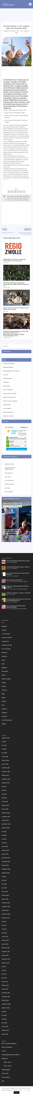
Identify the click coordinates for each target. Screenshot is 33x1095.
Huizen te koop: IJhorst (9, 397)
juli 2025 (4, 786)
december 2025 (6, 767)
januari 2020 (5, 1034)
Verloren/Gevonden (8, 412)
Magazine (4, 667)
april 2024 (4, 842)
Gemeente (4, 656)
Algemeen (26, 31)
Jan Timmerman (9, 480)
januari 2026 (5, 764)
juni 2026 (4, 745)
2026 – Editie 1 (8, 1062)
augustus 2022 (6, 917)
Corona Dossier (6, 634)
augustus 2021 (6, 963)
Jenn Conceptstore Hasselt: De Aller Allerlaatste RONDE (15, 606)
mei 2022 (4, 929)
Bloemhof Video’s (9, 464)
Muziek (4, 675)
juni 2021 (4, 970)
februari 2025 (5, 805)
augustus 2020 (6, 1007)
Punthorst (4, 690)
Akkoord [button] (16, 1092)
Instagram (6, 382)
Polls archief (5, 1073)
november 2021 (6, 951)
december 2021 (6, 948)
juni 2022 (4, 925)
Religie (3, 697)
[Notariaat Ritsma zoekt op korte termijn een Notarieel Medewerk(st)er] (4, 600)
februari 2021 (5, 985)
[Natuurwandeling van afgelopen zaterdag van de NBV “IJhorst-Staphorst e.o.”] (16, 273)
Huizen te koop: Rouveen (9, 393)
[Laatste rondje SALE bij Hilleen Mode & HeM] (4, 562)
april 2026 (4, 752)
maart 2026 (5, 756)
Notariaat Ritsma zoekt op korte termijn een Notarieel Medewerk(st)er (18, 599)
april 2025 (4, 798)
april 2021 (4, 978)
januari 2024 (5, 854)
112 (3, 622)
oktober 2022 (5, 910)
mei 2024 (4, 839)
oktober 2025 (5, 775)
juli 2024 (4, 831)
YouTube (5, 374)
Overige (4, 682)
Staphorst (25, 581)
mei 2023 (4, 884)
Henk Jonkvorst (9, 473)
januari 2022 (5, 944)
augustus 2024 (6, 827)
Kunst (3, 664)
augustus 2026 (6, 738)
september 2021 (6, 959)
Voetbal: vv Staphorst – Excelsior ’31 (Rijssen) (18, 593)
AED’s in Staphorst (8, 389)
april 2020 (4, 1023)
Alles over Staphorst (8, 416)
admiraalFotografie (10, 468)
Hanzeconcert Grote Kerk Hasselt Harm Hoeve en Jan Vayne (16, 308)
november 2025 (6, 771)
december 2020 (6, 992)
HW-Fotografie (9, 491)
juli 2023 (4, 876)
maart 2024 (5, 846)
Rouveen (21, 581)
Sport (14, 594)
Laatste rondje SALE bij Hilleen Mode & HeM (18, 560)
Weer (3, 1081)
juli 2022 (4, 921)
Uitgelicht (4, 712)
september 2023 (6, 869)
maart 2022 (5, 936)
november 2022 (6, 906)
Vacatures (15, 602)
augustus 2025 (6, 783)
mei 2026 (4, 749)
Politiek (4, 686)
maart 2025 (5, 801)
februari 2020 (5, 1030)
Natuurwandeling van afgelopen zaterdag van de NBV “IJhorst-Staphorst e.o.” (16, 284)
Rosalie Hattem (9, 469)
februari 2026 (5, 760)
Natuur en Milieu (6, 679)
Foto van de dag (6, 649)
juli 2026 (4, 741)
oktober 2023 (5, 865)
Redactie (13, 31)
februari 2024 (5, 850)
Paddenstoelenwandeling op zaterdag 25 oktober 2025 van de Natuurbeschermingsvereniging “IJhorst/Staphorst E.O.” (15, 333)
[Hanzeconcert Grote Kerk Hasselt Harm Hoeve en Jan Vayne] (16, 298)
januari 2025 (5, 809)
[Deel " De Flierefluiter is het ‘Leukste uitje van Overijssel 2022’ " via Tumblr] (18, 191)
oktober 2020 (5, 1000)
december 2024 (6, 813)
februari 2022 (5, 940)
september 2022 (6, 914)
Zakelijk (4, 724)
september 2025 (6, 779)
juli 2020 (4, 1011)
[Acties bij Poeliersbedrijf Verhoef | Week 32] (4, 568)
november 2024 (6, 816)
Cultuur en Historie (17, 589)
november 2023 (6, 861)
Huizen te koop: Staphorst (10, 401)
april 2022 (4, 932)
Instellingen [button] (27, 1090)
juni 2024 (4, 835)
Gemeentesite (7, 404)
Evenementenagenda (9, 363)
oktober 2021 (5, 955)
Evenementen (16, 576)
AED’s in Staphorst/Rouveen (9, 1043)
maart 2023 (5, 891)
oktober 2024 (5, 820)
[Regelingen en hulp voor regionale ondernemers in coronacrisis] (16, 249)
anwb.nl (5, 179)
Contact (4, 1051)
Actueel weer (6, 386)
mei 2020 (4, 1019)
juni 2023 (4, 880)
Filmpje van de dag (7, 645)
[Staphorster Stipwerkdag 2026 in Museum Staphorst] (4, 587)
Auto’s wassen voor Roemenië (14, 580)
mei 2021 (4, 974)
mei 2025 (4, 794)
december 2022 (6, 902)
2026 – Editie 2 (8, 1066)
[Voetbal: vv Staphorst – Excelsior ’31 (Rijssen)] (4, 594)
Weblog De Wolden (8, 367)
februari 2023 (5, 895)
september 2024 (6, 824)
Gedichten (4, 652)
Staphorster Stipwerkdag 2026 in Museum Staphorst (17, 586)
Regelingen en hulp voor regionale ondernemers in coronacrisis (14, 260)
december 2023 (6, 858)
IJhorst (3, 660)
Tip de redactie (7, 408)
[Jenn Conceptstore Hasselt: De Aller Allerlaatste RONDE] (4, 607)
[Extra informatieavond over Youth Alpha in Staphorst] (4, 574)
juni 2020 (4, 1015)
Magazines (5, 1058)
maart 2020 (5, 1026)
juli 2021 (4, 966)
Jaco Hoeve (8, 476)
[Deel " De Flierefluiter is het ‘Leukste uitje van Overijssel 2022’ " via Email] (24, 191)
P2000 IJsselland (7, 378)
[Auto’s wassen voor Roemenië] (4, 581)
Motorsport (5, 671)
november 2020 (6, 996)
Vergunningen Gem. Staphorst (11, 371)
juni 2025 (4, 790)
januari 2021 (5, 989)
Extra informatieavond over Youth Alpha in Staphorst (18, 573)
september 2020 (6, 1004)
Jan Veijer (7, 488)
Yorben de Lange (9, 484)
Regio (16, 32)
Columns (4, 630)
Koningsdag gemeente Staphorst (11, 1054)
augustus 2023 (6, 873)
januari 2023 (5, 899)
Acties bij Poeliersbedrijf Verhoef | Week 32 (17, 567)
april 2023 (4, 888)
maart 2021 (5, 981)
